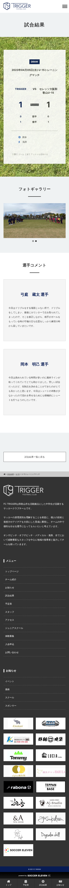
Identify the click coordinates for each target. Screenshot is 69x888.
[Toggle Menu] (64, 6)
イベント (9, 681)
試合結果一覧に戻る (35, 456)
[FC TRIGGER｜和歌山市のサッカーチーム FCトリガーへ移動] (4, 474)
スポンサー (10, 705)
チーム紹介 (10, 579)
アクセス (9, 619)
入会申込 (9, 644)
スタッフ (9, 611)
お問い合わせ (12, 652)
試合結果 (9, 595)
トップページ (12, 571)
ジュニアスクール (14, 628)
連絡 (7, 689)
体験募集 (9, 636)
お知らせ (9, 587)
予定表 (8, 603)
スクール (9, 697)
